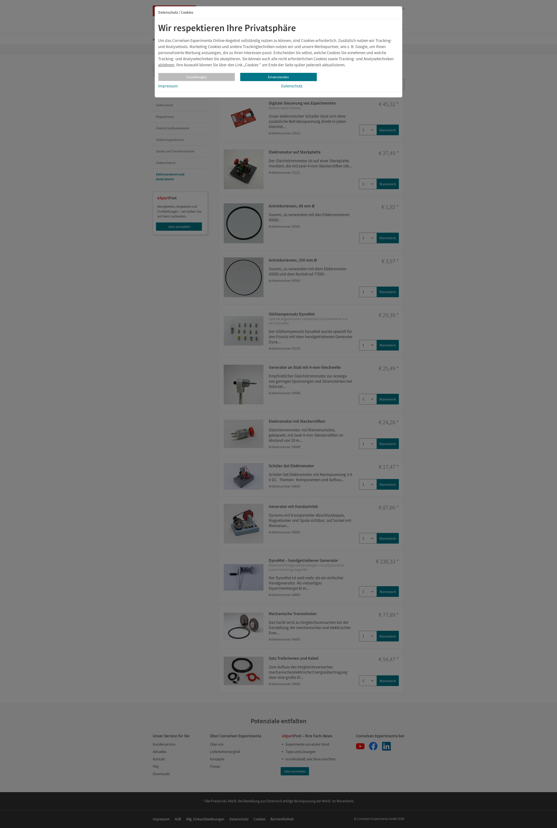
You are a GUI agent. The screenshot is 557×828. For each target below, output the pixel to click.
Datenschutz (291, 85)
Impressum (168, 85)
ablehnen (166, 64)
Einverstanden (278, 77)
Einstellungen (196, 77)
